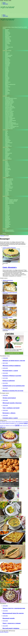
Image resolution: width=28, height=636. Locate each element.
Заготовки (5, 147)
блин (0, 421)
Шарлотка (7, 219)
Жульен (7, 71)
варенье (3, 421)
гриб (7, 421)
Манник (7, 220)
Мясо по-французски (10, 84)
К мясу (6, 191)
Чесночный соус (9, 186)
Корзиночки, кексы (9, 203)
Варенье (7, 148)
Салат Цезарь (8, 121)
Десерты (5, 160)
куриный (3, 423)
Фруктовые (8, 140)
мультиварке (11, 423)
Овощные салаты (9, 111)
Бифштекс (7, 59)
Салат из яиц (8, 110)
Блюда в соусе (8, 188)
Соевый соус (8, 181)
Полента (7, 93)
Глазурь (7, 225)
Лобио (6, 80)
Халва (6, 176)
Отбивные (7, 86)
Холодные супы (9, 47)
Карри (6, 73)
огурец (18, 423)
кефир (23, 421)
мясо (15, 423)
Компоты (7, 139)
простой (10, 425)
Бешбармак (8, 56)
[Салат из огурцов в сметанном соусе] (10, 602)
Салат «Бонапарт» (10, 267)
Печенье (7, 205)
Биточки (7, 58)
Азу (6, 51)
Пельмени (7, 90)
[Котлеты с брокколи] (9, 587)
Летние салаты (8, 108)
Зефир (6, 163)
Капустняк (7, 33)
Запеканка (7, 221)
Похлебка (7, 38)
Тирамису (7, 175)
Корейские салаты (9, 101)
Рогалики (7, 207)
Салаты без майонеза (10, 122)
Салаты (5, 96)
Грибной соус (8, 190)
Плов (6, 91)
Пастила (7, 171)
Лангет (6, 79)
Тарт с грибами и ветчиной (9, 305)
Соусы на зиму (8, 183)
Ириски (7, 164)
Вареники (7, 63)
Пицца (6, 214)
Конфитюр (7, 149)
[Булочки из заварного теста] (9, 471)
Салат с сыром (8, 119)
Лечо (6, 151)
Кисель (7, 137)
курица (7, 423)
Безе (6, 161)
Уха (6, 44)
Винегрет (7, 97)
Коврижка (7, 226)
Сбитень (7, 136)
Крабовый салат (9, 103)
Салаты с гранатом (10, 127)
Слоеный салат (9, 128)
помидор (7, 425)
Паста (6, 87)
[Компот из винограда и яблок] (9, 500)
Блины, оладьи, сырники (11, 200)
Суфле (7, 227)
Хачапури (7, 216)
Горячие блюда (7, 50)
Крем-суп (7, 34)
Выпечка (5, 196)
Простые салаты (9, 114)
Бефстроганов (8, 55)
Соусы (4, 177)
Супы (4, 28)
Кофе (6, 133)
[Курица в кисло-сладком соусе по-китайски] (10, 573)
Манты (6, 83)
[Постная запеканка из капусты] (12, 529)
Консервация (8, 158)
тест (27, 425)
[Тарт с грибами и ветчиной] (10, 303)
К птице (7, 192)
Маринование (8, 153)
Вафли (7, 197)
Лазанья (7, 78)
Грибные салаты (9, 100)
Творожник (7, 224)
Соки (6, 143)
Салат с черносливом (10, 120)
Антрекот (7, 52)
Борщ (6, 30)
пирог (26, 423)
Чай (6, 132)
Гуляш (6, 66)
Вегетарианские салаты (11, 98)
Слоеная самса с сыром (8, 329)
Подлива (7, 92)
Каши (6, 75)
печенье (21, 423)
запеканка (13, 421)
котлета (26, 421)
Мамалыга (7, 82)
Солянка (7, 42)
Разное (5, 228)
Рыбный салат (8, 105)
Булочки (7, 209)
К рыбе (7, 193)
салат (17, 425)
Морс (6, 135)
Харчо (6, 45)
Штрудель (7, 218)
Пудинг (7, 172)
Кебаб (6, 76)
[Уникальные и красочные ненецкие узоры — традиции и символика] (9, 486)
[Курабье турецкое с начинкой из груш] (12, 558)
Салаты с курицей (9, 106)
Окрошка (7, 37)
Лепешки (7, 212)
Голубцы (7, 65)
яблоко (4, 427)
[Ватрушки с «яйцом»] (10, 316)
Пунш (6, 130)
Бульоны (7, 31)
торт (1, 427)
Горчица (7, 189)
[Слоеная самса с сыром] (10, 328)
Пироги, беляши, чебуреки (11, 199)
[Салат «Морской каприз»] (10, 457)
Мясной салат (8, 104)
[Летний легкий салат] (10, 515)
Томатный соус (9, 184)
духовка (9, 421)
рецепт (13, 425)
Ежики (6, 69)
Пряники (7, 213)
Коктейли (7, 144)
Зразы (6, 72)
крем (1, 423)
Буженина (7, 62)
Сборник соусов (9, 178)
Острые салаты (9, 112)
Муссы (6, 170)
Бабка (6, 54)
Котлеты (7, 77)
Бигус (6, 57)
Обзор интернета (9, 230)
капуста (20, 421)
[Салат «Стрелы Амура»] (9, 442)
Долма (6, 68)
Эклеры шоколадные (8, 280)
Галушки (7, 64)
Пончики (7, 223)
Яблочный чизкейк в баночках (10, 292)
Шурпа (6, 48)
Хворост (7, 206)
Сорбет (7, 174)
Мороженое (8, 169)
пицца (4, 425)
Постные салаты (9, 113)
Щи (6, 49)
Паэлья (7, 89)
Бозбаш (7, 29)
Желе (6, 162)
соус (21, 425)
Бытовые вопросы (9, 231)
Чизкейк (7, 217)
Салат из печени (9, 115)
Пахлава (7, 211)
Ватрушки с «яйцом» (8, 317)
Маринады (7, 185)
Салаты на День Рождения (11, 123)
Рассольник (8, 40)
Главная (2, 235)
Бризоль (7, 61)
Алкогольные (8, 146)
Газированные (8, 142)
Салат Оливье (8, 117)
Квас (6, 134)
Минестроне (8, 36)
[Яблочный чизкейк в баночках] (10, 291)
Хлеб (6, 204)
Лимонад (7, 141)
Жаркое (7, 70)
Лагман (7, 35)
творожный (24, 425)
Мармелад (7, 168)
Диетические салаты (10, 107)
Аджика (7, 155)
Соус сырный (8, 182)
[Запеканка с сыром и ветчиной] (12, 544)
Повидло (7, 150)
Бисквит (7, 210)
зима (16, 421)
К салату (7, 195)
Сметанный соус (9, 179)
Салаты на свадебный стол (11, 126)
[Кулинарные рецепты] (7, 12)
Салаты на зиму (9, 125)
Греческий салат (9, 99)
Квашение (7, 157)
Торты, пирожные (9, 202)
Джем (6, 156)
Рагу (6, 94)
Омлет (6, 85)
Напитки (5, 129)
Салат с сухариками (10, 118)
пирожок (1, 425)
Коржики (7, 198)
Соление (7, 154)
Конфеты (7, 165)
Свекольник (8, 41)
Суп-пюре (7, 43)
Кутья (6, 167)
